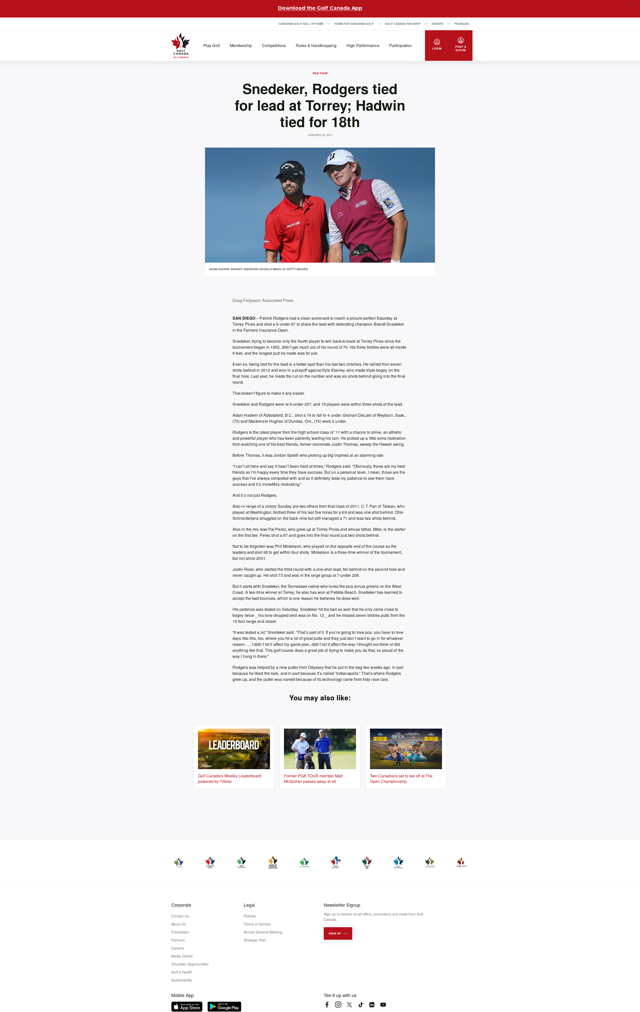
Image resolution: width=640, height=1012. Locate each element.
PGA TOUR (320, 73)
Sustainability (181, 979)
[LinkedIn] (372, 1004)
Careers (177, 947)
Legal (249, 904)
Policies (250, 915)
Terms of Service (257, 923)
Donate (437, 24)
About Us (178, 923)
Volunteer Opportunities (189, 963)
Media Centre (182, 955)
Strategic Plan (255, 939)
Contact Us (180, 915)
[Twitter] (349, 1004)
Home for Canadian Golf (354, 24)
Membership (241, 45)
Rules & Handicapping (316, 45)
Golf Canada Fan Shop (402, 24)
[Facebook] (327, 1004)
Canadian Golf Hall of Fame (300, 24)
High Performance (362, 45)
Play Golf (211, 45)
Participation (400, 45)
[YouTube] (383, 1004)
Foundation (180, 931)
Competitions (274, 45)
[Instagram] (338, 1004)
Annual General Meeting (263, 931)
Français (461, 24)
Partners (178, 939)
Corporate (181, 904)
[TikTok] (361, 1004)
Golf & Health (181, 971)
